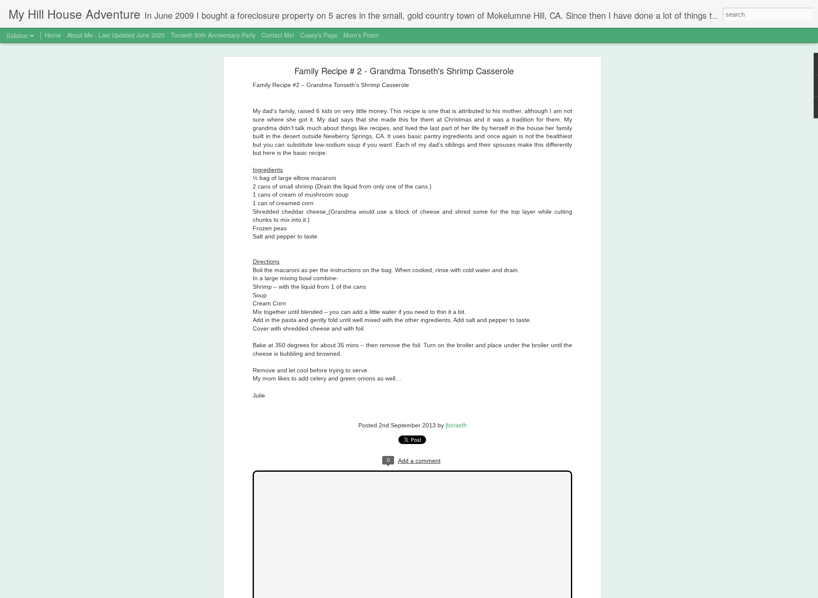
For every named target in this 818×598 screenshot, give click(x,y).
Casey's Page (318, 35)
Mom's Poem (361, 35)
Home (53, 35)
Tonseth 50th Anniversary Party (213, 35)
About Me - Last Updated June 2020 (116, 35)
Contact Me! (278, 35)
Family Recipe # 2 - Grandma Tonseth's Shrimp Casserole (404, 70)
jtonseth (456, 425)
